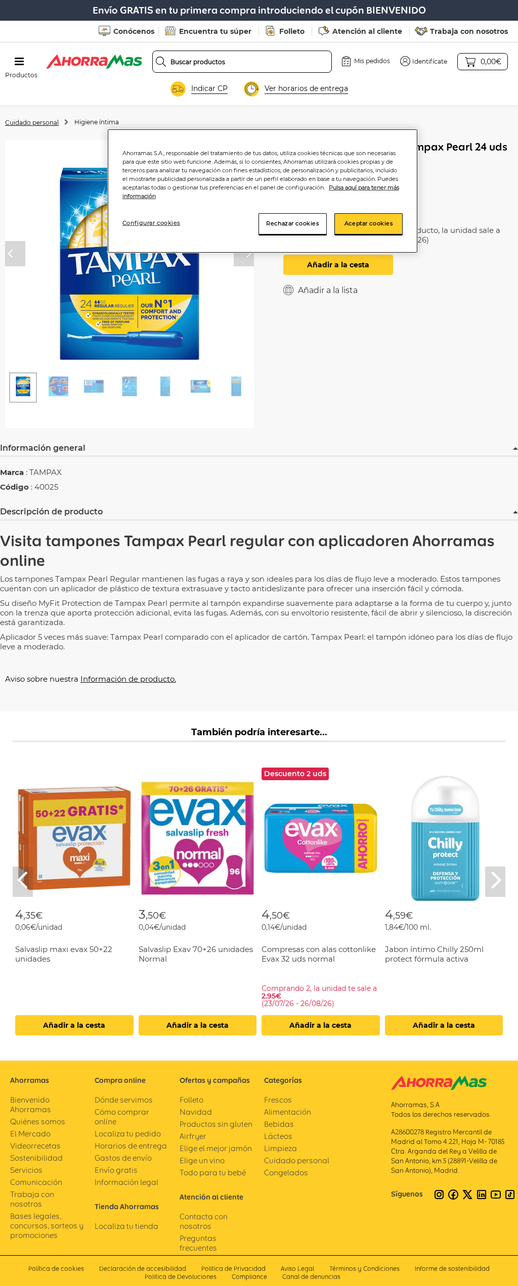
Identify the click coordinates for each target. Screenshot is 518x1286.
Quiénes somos (37, 1121)
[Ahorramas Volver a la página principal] (94, 62)
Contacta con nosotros (204, 1221)
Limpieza (280, 1148)
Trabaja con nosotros (469, 31)
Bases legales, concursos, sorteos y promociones (46, 1225)
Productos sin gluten (216, 1124)
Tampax (154, 540)
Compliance (249, 1276)
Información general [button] (42, 448)
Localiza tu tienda (126, 1226)
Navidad (196, 1112)
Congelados (286, 1172)
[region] (262, 191)
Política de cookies (56, 1268)
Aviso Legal (297, 1268)
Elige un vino (202, 1160)
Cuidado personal (32, 122)
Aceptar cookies (368, 223)
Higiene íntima (96, 122)
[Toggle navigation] (19, 61)
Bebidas (279, 1124)
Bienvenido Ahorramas (30, 1104)
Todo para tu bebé (213, 1172)
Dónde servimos (124, 1100)
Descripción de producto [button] (51, 511)
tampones (83, 540)
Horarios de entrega (131, 1146)
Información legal (126, 1182)
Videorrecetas (35, 1146)
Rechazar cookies (292, 223)
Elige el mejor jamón (216, 1148)
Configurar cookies (151, 222)
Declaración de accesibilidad (142, 1268)
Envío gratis (116, 1170)
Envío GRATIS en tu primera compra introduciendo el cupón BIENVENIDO (259, 10)
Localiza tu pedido (128, 1133)
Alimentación (287, 1112)
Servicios (26, 1170)
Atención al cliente (367, 31)
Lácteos (278, 1136)
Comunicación (36, 1182)
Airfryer (193, 1136)
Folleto (292, 31)
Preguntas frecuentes (198, 1243)
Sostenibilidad (36, 1158)
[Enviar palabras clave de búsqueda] (160, 62)
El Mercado (30, 1133)
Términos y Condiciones (364, 1268)
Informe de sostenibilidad (452, 1268)
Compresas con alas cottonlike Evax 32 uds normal (319, 954)
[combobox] (242, 62)
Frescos (278, 1100)
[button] (423, 61)
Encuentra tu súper (215, 31)
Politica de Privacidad (233, 1268)
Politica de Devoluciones (181, 1276)
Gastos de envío (123, 1158)
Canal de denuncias (311, 1276)
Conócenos (133, 31)
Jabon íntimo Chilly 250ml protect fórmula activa (434, 954)
